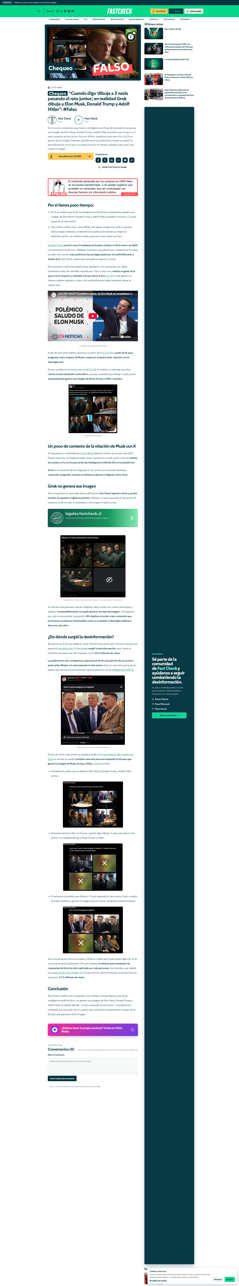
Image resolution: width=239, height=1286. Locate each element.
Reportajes (99, 19)
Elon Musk (87, 453)
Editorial (169, 19)
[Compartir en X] (105, 160)
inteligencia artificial (122, 669)
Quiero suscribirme (168, 715)
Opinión (185, 19)
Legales (7, 2)
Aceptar (229, 1279)
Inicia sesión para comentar (62, 1078)
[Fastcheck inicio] (119, 11)
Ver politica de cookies (158, 1280)
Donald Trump (55, 245)
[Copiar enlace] (131, 160)
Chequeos (54, 19)
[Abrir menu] (38, 11)
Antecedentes (136, 19)
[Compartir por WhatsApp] (118, 160)
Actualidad (72, 19)
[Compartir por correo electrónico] (125, 160)
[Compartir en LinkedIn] (111, 160)
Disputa (154, 19)
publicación (66, 648)
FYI (86, 19)
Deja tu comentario (56, 1055)
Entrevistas (117, 19)
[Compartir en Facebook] (98, 160)
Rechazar (218, 1279)
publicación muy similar (65, 972)
